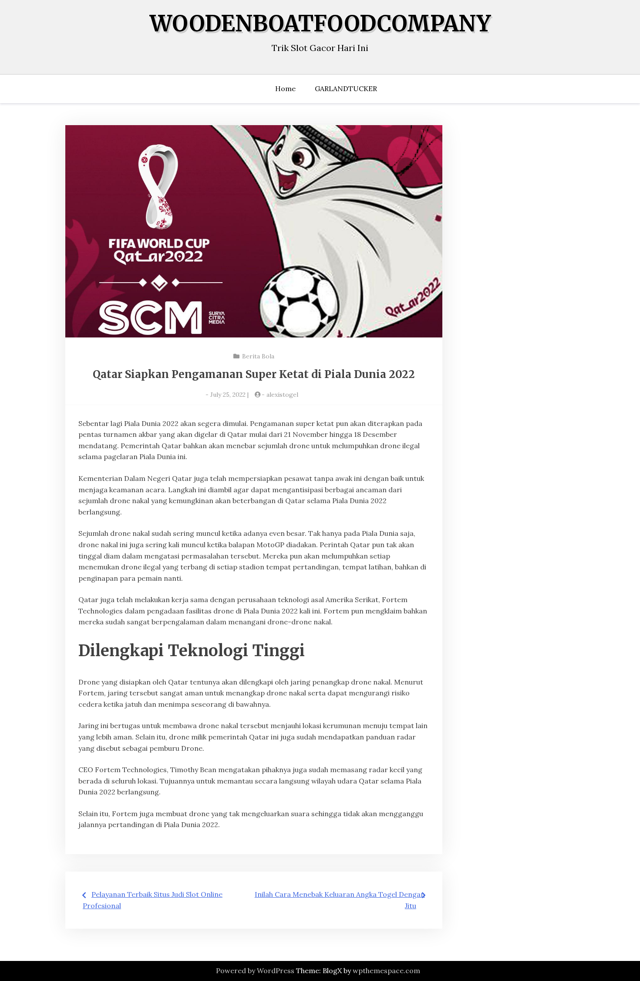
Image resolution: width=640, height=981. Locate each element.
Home (285, 88)
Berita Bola (258, 356)
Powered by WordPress (255, 970)
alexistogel (282, 395)
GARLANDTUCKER (346, 88)
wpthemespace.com (386, 970)
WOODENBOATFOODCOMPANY (320, 23)
